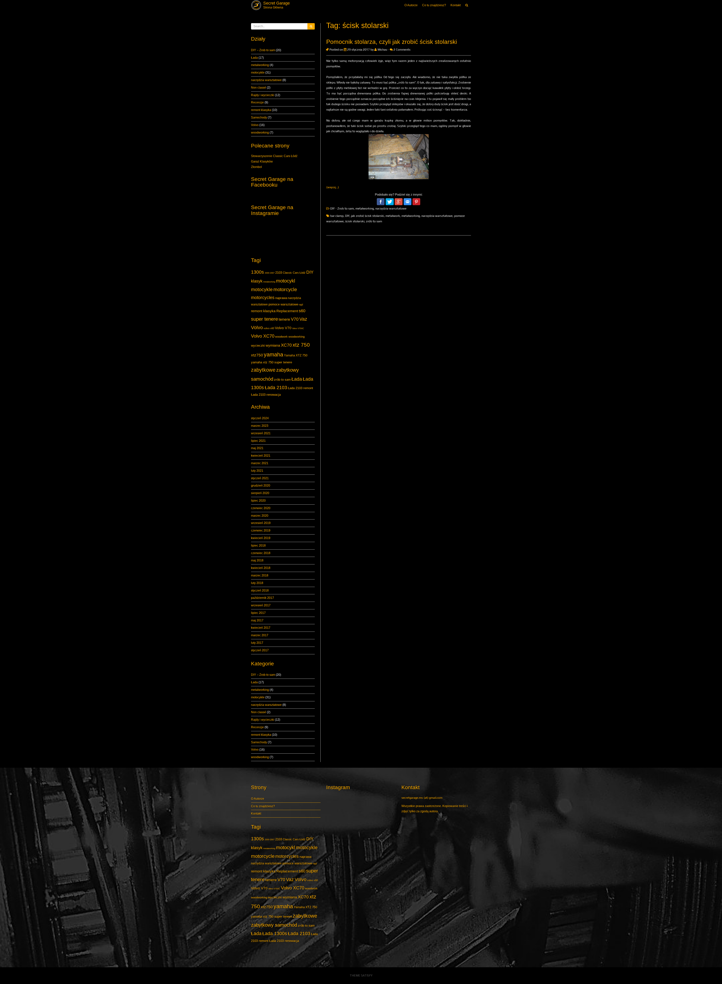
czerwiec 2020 (260, 508)
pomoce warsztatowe (283, 304)
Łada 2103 (276, 387)
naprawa (281, 298)
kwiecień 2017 (260, 627)
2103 (278, 272)
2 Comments (401, 49)
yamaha (273, 354)
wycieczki (258, 345)
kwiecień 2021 (260, 455)
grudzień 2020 (260, 485)
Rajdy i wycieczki (262, 95)
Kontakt (455, 5)
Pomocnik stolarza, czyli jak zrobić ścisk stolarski (391, 41)
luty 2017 (257, 642)
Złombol (256, 167)
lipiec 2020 (258, 500)
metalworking (260, 65)
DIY (309, 272)
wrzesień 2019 (261, 523)
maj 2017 (257, 620)
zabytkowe (263, 370)
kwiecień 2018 (260, 567)
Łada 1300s (274, 933)
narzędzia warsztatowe (266, 80)
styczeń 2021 (260, 478)
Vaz (303, 319)
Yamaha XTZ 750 (295, 355)
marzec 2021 (259, 463)
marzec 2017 (259, 635)
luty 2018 (257, 583)
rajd (301, 304)
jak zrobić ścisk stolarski (367, 216)
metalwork (392, 216)
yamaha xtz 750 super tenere (271, 362)
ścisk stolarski (354, 221)
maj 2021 (257, 448)
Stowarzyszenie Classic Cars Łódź (274, 156)
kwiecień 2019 (260, 538)
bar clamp (337, 216)
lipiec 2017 (258, 612)
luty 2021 (257, 470)
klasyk (256, 281)
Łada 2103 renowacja (266, 394)
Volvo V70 (283, 328)
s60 (302, 310)
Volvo (255, 125)
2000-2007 (270, 273)
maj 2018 (257, 560)
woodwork (281, 336)
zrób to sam (282, 379)
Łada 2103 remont (300, 388)
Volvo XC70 (262, 336)
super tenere (264, 319)
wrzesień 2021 (261, 433)
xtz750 (257, 355)
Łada (254, 57)
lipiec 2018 (258, 545)
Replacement (287, 311)
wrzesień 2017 (261, 605)
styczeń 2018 (260, 590)
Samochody (259, 117)
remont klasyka (261, 110)
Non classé (258, 87)
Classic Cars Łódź (294, 272)
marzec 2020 (259, 515)
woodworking (260, 132)
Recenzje (257, 102)
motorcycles (263, 297)
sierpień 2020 (260, 493)
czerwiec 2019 (260, 530)
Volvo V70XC (298, 328)
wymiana (273, 345)
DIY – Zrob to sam (263, 50)
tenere (284, 319)
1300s (257, 272)
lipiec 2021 (258, 440)
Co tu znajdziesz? (434, 5)
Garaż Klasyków (262, 161)
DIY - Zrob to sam (342, 208)
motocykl (285, 280)
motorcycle (285, 289)
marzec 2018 (259, 575)
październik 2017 (262, 597)
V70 (295, 319)
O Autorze (411, 5)
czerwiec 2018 (260, 553)
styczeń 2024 (260, 418)
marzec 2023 (259, 425)
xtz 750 (301, 345)
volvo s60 (269, 328)
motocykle (258, 72)
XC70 (286, 345)
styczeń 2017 (260, 650)
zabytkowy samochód (274, 925)
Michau (382, 49)
